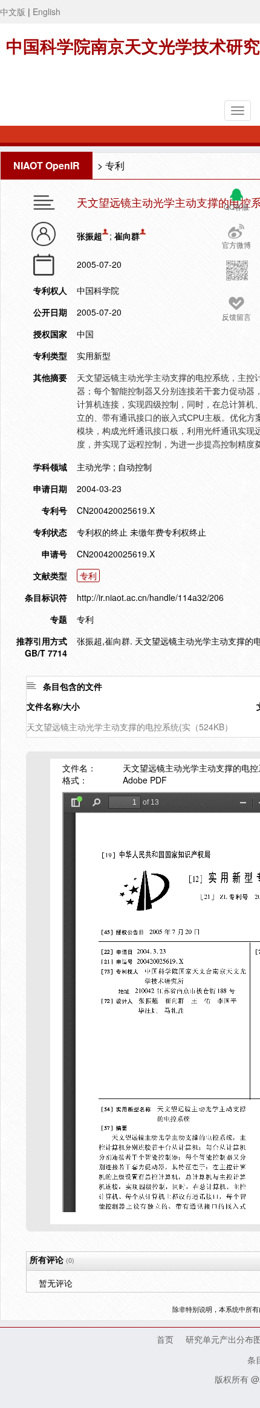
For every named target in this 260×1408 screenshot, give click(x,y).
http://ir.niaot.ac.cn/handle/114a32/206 (150, 597)
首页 (165, 1339)
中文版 (12, 11)
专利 (115, 165)
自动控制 (135, 467)
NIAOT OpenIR (46, 165)
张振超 (89, 236)
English (46, 11)
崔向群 (127, 236)
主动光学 (94, 467)
